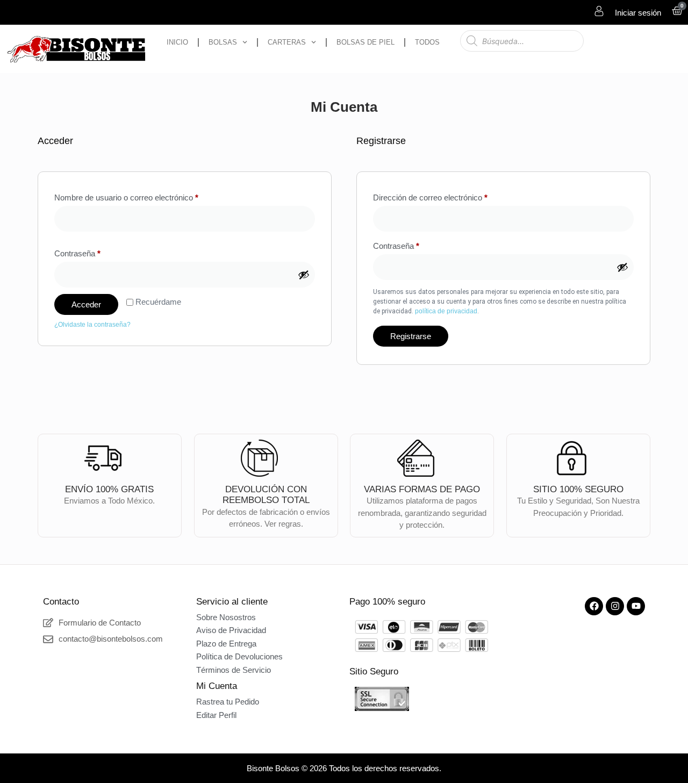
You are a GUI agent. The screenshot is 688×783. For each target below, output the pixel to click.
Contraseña (96, 252)
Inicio (177, 42)
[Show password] (304, 275)
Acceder (86, 304)
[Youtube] (636, 606)
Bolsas (223, 42)
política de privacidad (446, 311)
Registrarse (410, 336)
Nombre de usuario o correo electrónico (144, 196)
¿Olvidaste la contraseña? (92, 324)
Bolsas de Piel (365, 42)
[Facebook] (594, 606)
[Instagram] (615, 606)
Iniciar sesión (638, 12)
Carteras (287, 42)
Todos (427, 42)
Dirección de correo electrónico (449, 196)
